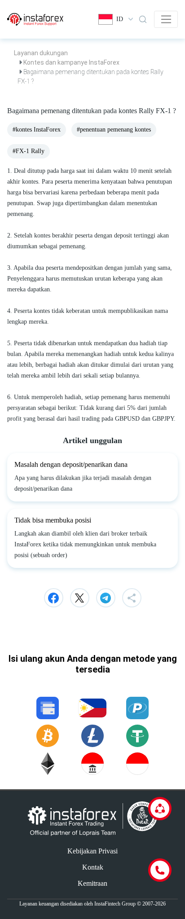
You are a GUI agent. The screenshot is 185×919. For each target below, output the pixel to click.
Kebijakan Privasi (92, 851)
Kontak (92, 867)
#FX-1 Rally (28, 151)
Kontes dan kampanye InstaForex (71, 62)
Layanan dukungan (41, 53)
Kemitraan (92, 883)
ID (119, 19)
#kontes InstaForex (37, 129)
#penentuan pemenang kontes (114, 129)
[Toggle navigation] (166, 19)
